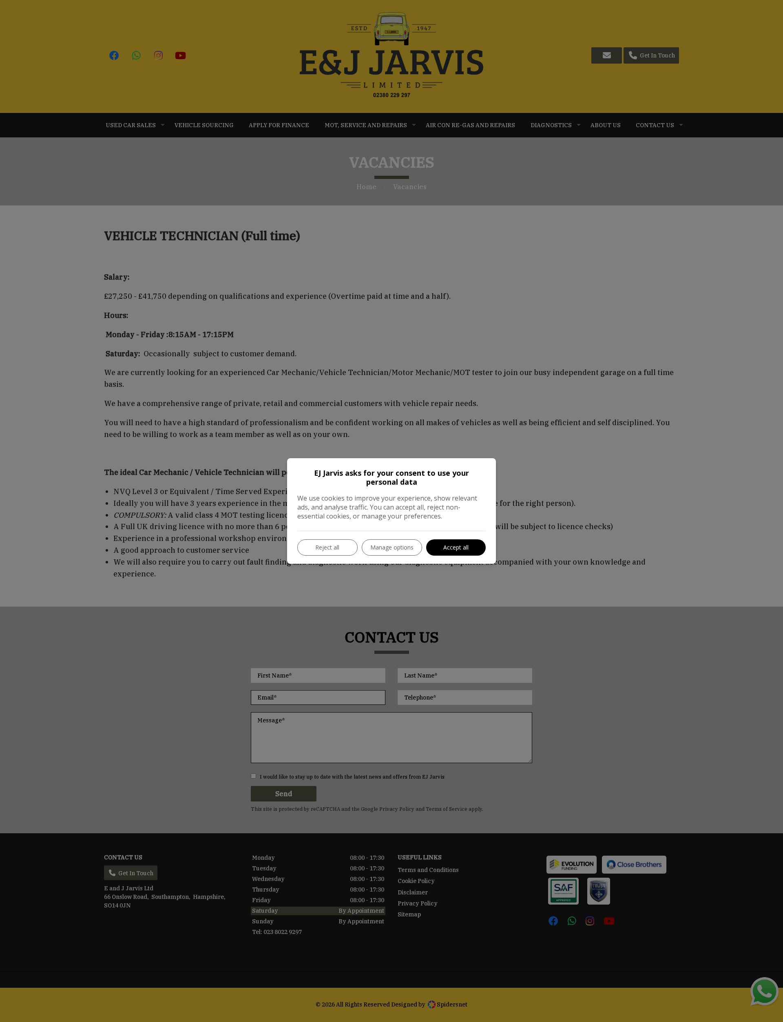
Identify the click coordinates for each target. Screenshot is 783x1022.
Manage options (392, 547)
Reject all (327, 547)
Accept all (456, 547)
